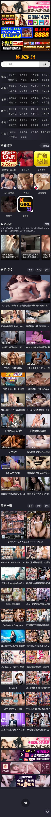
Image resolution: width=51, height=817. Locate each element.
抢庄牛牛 (45, 79)
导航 (3, 133)
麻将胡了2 (12, 79)
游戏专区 (45, 75)
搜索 (45, 64)
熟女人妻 (13, 91)
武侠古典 (45, 120)
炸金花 (23, 79)
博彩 (3, 77)
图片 (3, 111)
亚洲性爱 (13, 97)
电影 (3, 99)
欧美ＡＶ (35, 86)
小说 (3, 122)
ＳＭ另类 (45, 91)
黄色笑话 (35, 125)
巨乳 (39, 269)
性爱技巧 (45, 125)
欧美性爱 (45, 97)
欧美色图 (35, 109)
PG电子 (12, 75)
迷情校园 (13, 125)
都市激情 (13, 120)
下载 (47, 224)
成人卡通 (35, 97)
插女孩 (13, 131)
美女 (30, 269)
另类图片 (45, 113)
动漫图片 (45, 109)
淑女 (39, 506)
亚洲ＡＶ (13, 86)
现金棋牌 (35, 79)
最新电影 (6, 506)
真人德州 (23, 75)
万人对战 (35, 75)
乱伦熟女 (35, 102)
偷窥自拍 (13, 109)
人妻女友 (35, 120)
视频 (3, 88)
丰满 (30, 506)
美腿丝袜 (13, 113)
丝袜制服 (23, 91)
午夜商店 (23, 131)
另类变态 (45, 102)
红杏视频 (13, 136)
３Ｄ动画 (45, 86)
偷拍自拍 (23, 97)
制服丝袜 (13, 102)
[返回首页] (47, 811)
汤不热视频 (45, 131)
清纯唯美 (23, 113)
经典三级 (23, 102)
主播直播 (35, 91)
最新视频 (6, 270)
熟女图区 (35, 113)
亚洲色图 (23, 109)
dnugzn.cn (25, 57)
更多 (47, 269)
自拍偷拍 (23, 86)
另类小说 (23, 125)
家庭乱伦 (23, 120)
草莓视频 (35, 131)
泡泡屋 (23, 136)
